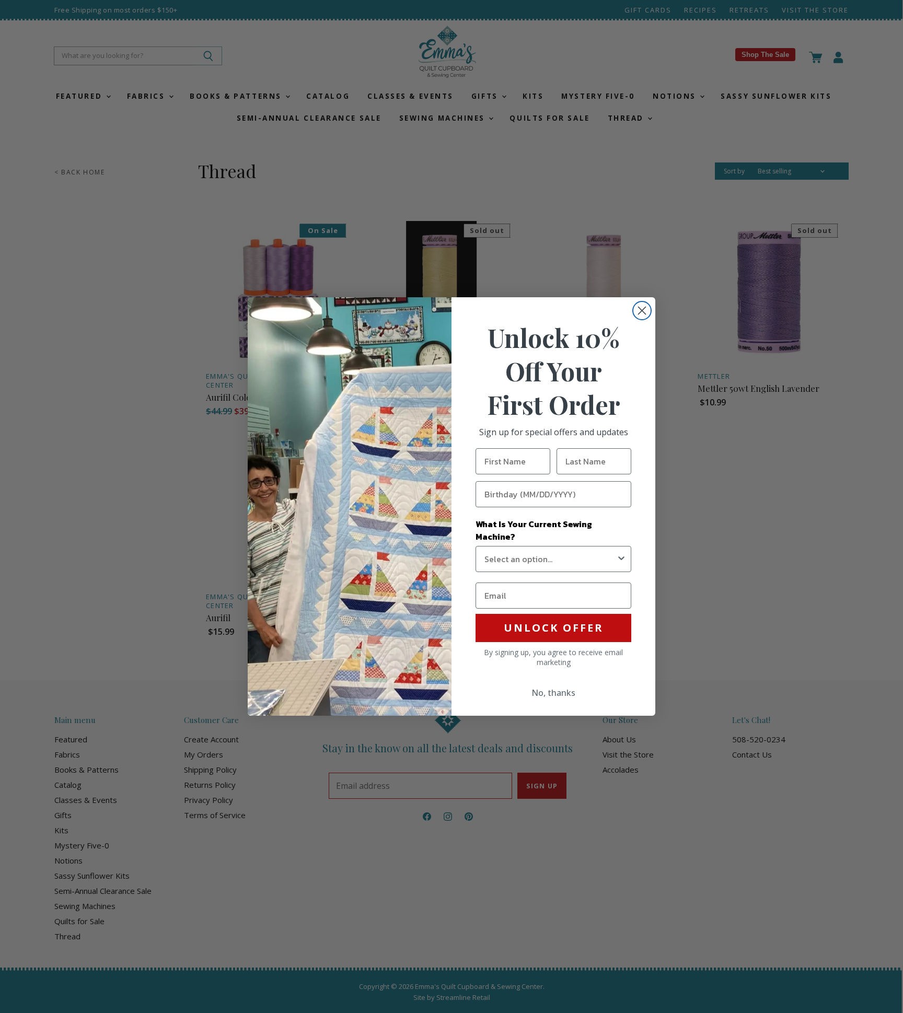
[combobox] (550, 559)
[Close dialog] (642, 310)
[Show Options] (621, 559)
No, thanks (553, 692)
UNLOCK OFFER (554, 628)
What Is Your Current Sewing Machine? (534, 530)
